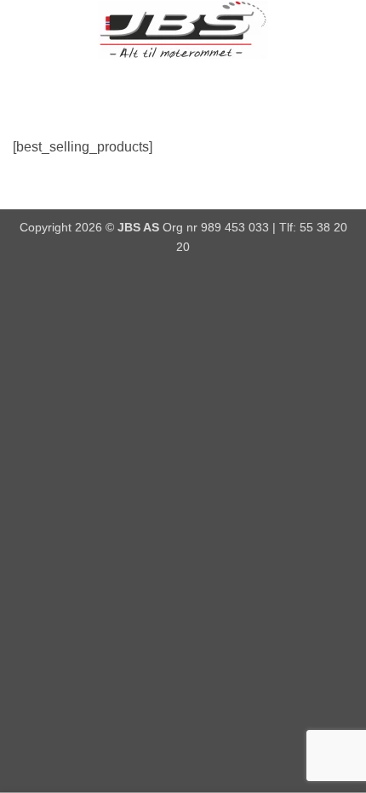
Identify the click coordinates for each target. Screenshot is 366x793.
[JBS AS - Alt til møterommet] (183, 30)
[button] (23, 29)
